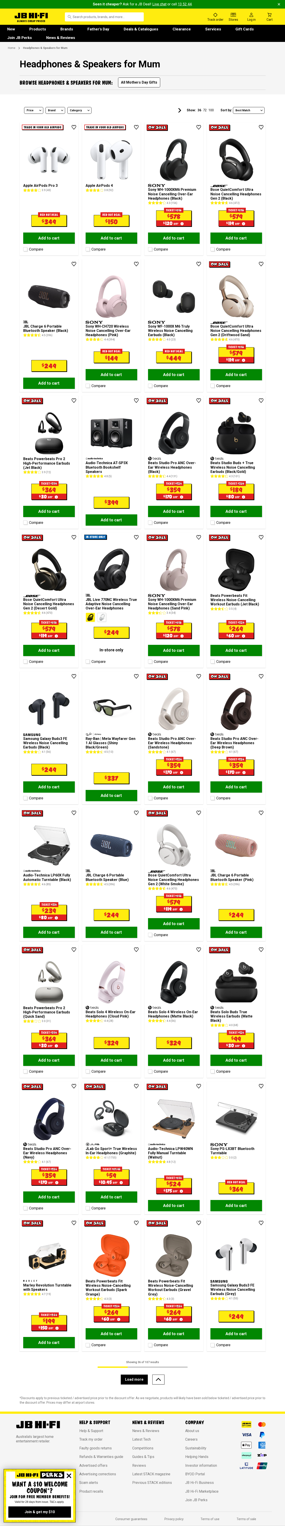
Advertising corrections (97, 1474)
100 (211, 110)
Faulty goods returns (95, 1448)
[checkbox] (24, 248)
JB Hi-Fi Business (199, 1482)
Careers (191, 1439)
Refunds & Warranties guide (101, 1457)
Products (37, 29)
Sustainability (195, 1448)
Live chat (159, 4)
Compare (36, 249)
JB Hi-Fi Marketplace (202, 1491)
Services (213, 29)
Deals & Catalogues (141, 29)
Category (76, 110)
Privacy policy (174, 1519)
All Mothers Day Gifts (139, 82)
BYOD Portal (195, 1474)
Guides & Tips (143, 1457)
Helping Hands (196, 1457)
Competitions (142, 1448)
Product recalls (91, 1491)
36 (199, 110)
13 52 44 (185, 4)
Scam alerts (88, 1482)
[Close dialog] (68, 1475)
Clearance (182, 29)
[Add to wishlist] (74, 127)
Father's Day (98, 29)
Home (11, 48)
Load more (134, 1379)
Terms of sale (246, 1519)
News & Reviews (60, 37)
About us (192, 1431)
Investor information (201, 1465)
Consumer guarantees (131, 1519)
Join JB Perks (19, 37)
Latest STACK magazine (151, 1474)
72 (205, 110)
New (11, 29)
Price (30, 110)
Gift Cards (244, 29)
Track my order (91, 1439)
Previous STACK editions (152, 1482)
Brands (66, 29)
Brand (51, 110)
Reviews (139, 1465)
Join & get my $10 (40, 1512)
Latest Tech (141, 1439)
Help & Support (91, 1431)
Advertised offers (93, 1465)
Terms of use (210, 1519)
